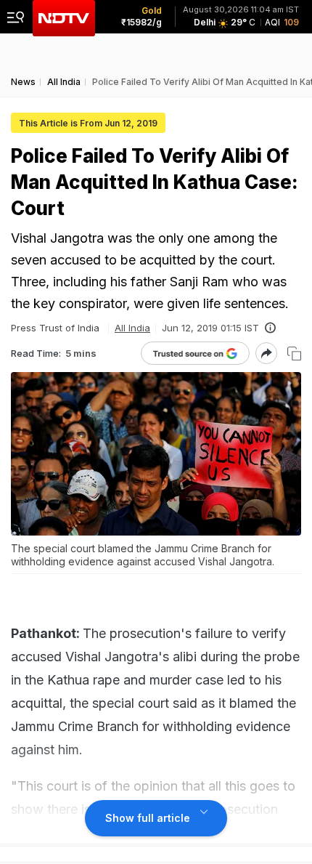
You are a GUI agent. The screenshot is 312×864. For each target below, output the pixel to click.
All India (132, 328)
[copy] (294, 353)
